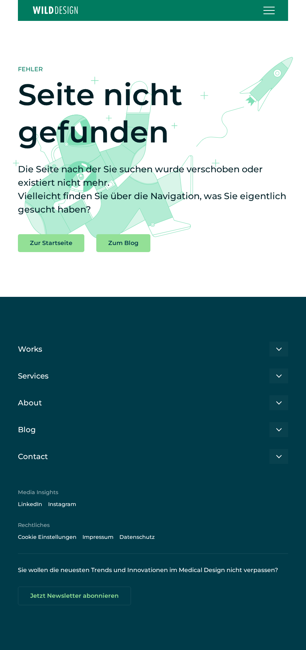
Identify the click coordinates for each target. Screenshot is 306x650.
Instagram (62, 504)
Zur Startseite (51, 243)
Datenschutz (137, 537)
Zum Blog (123, 243)
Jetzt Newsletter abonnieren (74, 595)
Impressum (97, 537)
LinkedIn (30, 504)
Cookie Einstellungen (47, 537)
